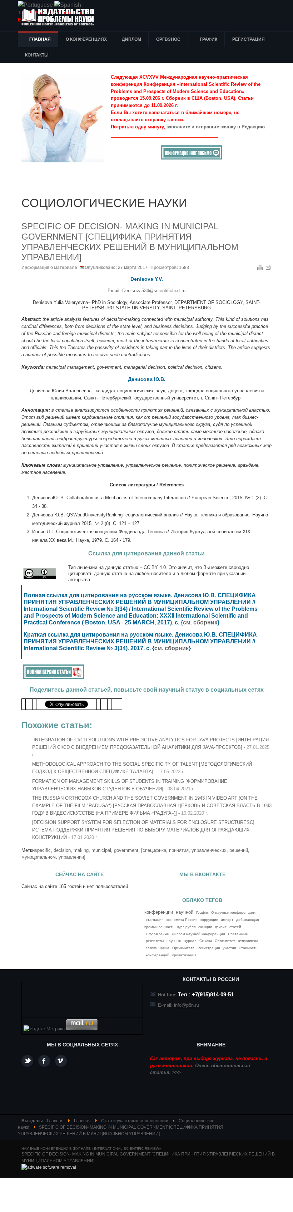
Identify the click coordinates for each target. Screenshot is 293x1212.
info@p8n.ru (186, 1005)
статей (235, 927)
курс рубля (186, 927)
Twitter (27, 1061)
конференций (157, 955)
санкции (205, 927)
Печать (260, 267)
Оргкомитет (225, 941)
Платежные (238, 934)
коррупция (209, 920)
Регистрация (209, 948)
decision (62, 850)
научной (184, 912)
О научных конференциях (233, 912)
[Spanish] (67, 4)
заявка (151, 948)
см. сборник (200, 622)
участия (229, 948)
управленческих (209, 850)
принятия (179, 850)
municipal (101, 850)
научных (174, 941)
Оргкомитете (183, 948)
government (126, 850)
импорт (227, 920)
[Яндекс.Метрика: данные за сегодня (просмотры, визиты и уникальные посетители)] (44, 1028)
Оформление (157, 934)
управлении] (72, 857)
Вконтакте (61, 1061)
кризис (221, 927)
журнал (190, 941)
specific (43, 850)
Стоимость (248, 948)
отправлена (248, 941)
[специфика (153, 850)
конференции (158, 912)
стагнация (154, 920)
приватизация (184, 955)
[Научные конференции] (60, 17)
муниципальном (38, 857)
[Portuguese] (35, 4)
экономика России (182, 920)
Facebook (44, 1061)
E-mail (268, 267)
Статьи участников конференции (134, 1120)
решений (238, 850)
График (202, 912)
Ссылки (205, 941)
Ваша (164, 948)
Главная (55, 1120)
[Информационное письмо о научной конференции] (191, 158)
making (81, 850)
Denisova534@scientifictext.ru (153, 290)
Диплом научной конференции (198, 934)
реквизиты (155, 941)
